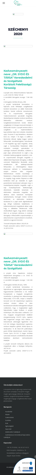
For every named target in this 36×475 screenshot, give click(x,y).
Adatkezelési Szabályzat (12, 432)
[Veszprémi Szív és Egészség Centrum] (18, 5)
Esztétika (8, 420)
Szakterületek (9, 417)
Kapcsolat (8, 429)
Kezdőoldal (8, 412)
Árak (6, 423)
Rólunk (7, 414)
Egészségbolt (9, 426)
